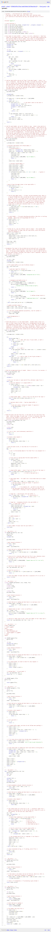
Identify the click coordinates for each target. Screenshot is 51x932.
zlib (48, 6)
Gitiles (8, 930)
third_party (43, 6)
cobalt (3, 6)
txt (45, 930)
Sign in (48, 2)
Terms (15, 930)
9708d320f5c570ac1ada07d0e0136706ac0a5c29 (24, 6)
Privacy (11, 930)
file (28, 11)
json (49, 930)
